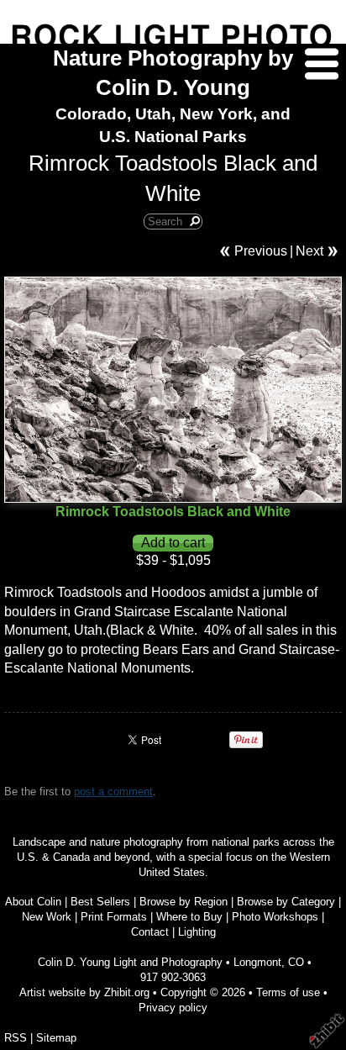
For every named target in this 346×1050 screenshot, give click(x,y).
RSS (15, 1038)
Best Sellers (100, 901)
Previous (260, 251)
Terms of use (288, 992)
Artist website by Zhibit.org (84, 992)
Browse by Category (286, 901)
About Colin (33, 901)
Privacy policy (173, 1007)
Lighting (197, 932)
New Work (46, 916)
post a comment (113, 791)
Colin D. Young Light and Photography (130, 962)
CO (296, 962)
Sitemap (56, 1038)
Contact (150, 932)
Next (309, 251)
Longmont (257, 962)
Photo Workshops (275, 916)
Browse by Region (183, 901)
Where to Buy (189, 916)
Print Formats (114, 916)
